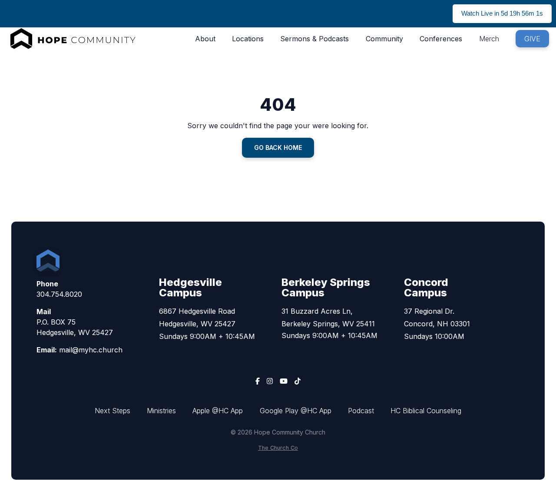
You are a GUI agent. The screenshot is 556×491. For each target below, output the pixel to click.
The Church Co (278, 448)
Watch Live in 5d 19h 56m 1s (502, 13)
